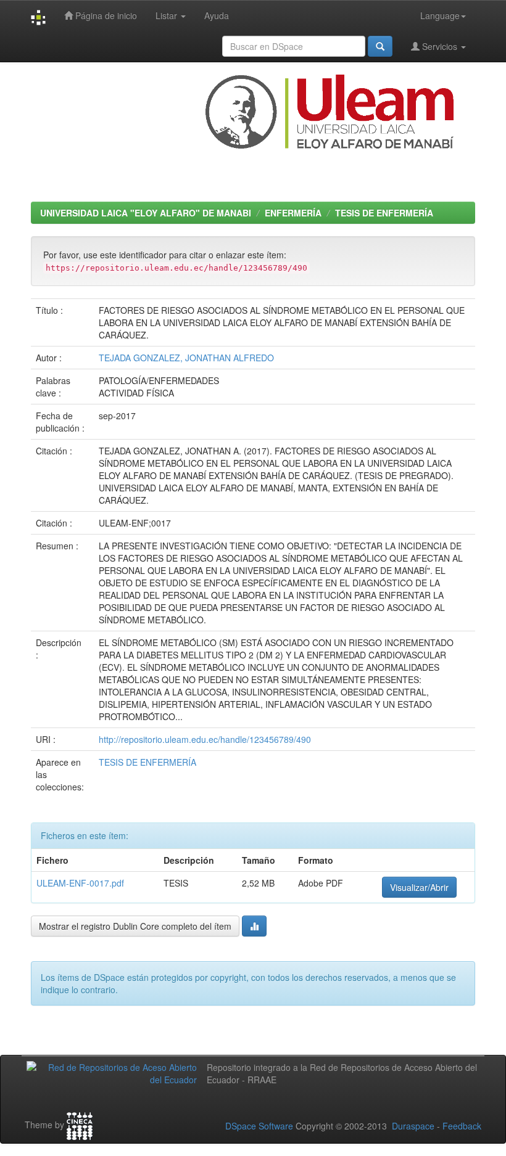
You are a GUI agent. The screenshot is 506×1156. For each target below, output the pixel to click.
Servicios (440, 46)
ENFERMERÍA (293, 213)
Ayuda (216, 15)
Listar (168, 15)
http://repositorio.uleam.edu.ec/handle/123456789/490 (205, 739)
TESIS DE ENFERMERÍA (384, 213)
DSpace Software (259, 1126)
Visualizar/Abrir (419, 887)
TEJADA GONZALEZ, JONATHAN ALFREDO (186, 357)
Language (440, 15)
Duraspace (413, 1126)
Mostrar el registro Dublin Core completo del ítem (135, 926)
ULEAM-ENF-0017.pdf (80, 883)
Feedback (461, 1126)
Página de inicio (105, 15)
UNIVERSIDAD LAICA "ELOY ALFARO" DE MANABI (145, 213)
